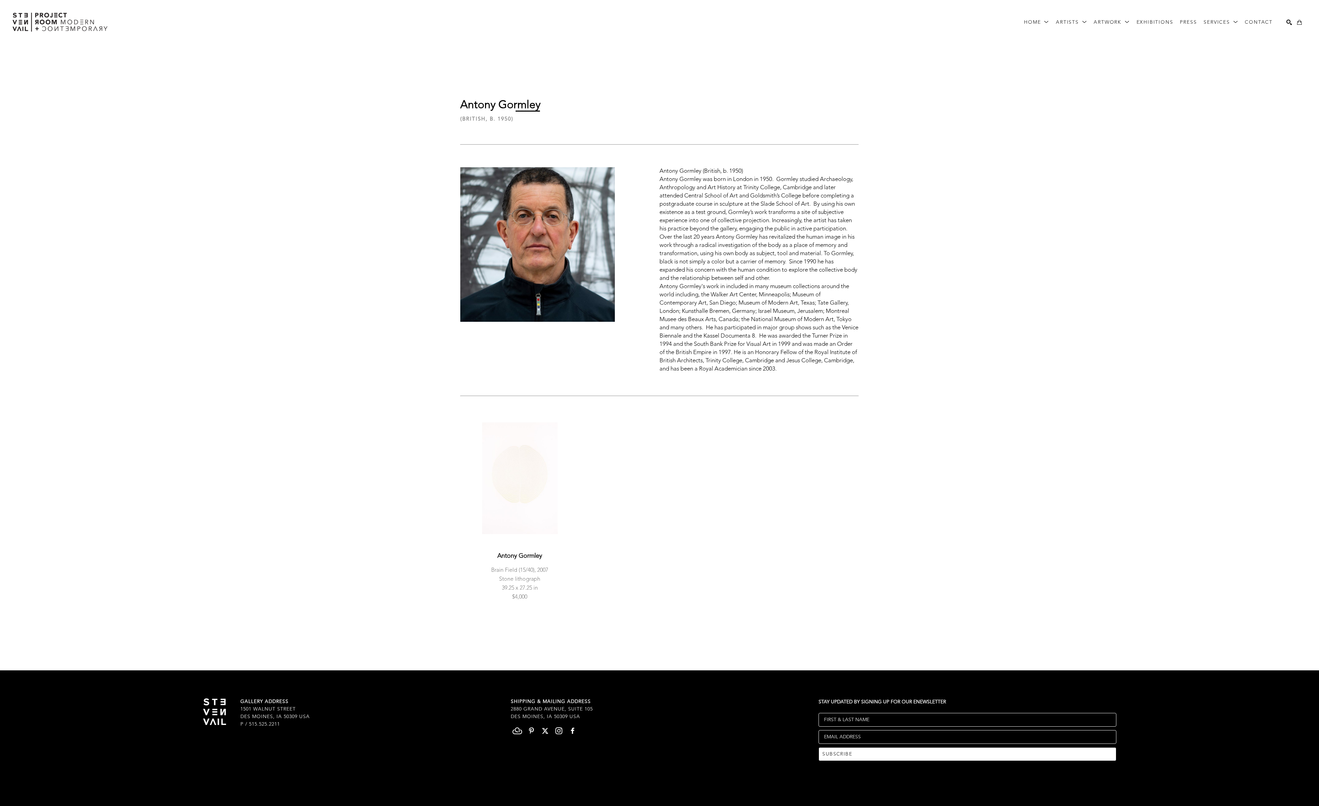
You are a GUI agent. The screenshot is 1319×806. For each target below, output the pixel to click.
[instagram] (558, 730)
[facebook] (572, 730)
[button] (1036, 22)
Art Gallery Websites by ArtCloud (677, 789)
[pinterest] (531, 730)
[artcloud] (517, 730)
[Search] (1289, 22)
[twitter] (545, 730)
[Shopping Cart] (1299, 22)
